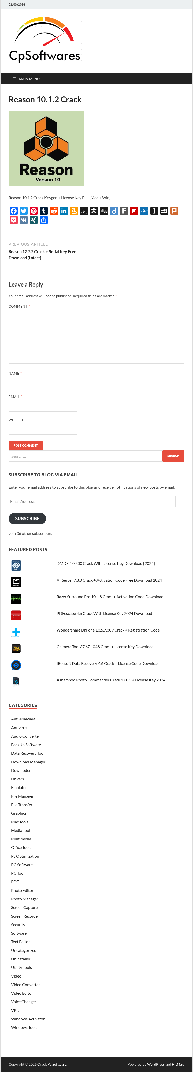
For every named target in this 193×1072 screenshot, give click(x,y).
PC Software (22, 864)
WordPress (156, 1064)
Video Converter (25, 984)
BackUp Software (26, 744)
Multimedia (21, 838)
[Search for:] (96, 456)
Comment (19, 306)
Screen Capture (24, 907)
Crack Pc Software (51, 1064)
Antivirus (19, 727)
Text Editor (20, 941)
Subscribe (27, 518)
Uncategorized (23, 950)
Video (16, 975)
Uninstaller (20, 958)
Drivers (17, 778)
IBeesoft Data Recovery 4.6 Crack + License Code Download (108, 663)
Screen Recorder (25, 915)
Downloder (21, 770)
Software (19, 933)
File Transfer (21, 804)
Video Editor (22, 993)
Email (15, 397)
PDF (15, 881)
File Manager (22, 796)
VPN (15, 1010)
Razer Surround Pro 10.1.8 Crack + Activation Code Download (110, 596)
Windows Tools (24, 1027)
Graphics (19, 813)
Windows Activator (28, 1018)
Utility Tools (21, 967)
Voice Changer (23, 1001)
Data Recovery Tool (27, 753)
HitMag (178, 1064)
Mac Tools (19, 821)
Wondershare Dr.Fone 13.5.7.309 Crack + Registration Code (108, 629)
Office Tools (21, 847)
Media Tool (20, 830)
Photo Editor (22, 890)
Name (15, 373)
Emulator (19, 787)
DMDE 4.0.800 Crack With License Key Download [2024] (106, 563)
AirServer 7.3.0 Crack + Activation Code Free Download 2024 (109, 580)
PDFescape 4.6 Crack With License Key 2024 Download (104, 613)
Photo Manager (24, 898)
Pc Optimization (25, 856)
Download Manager (28, 761)
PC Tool (17, 873)
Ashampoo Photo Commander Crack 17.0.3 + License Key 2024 (111, 679)
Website (16, 420)
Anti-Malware (23, 718)
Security (18, 924)
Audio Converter (25, 736)
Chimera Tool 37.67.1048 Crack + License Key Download (105, 646)
